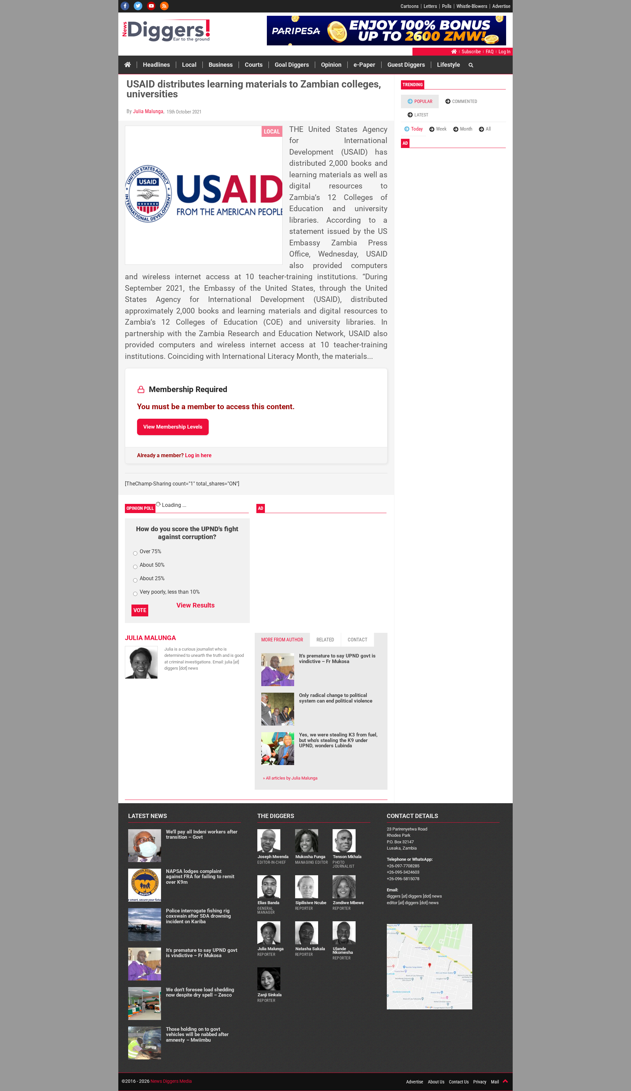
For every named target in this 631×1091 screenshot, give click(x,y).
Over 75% (150, 552)
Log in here (198, 455)
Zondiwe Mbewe (348, 902)
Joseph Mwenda (273, 856)
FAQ (490, 52)
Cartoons (410, 6)
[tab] (282, 640)
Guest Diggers (406, 64)
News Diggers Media (171, 1081)
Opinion (331, 64)
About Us (436, 1081)
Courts (254, 64)
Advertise (501, 6)
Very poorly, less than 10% (170, 592)
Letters (430, 6)
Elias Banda (268, 902)
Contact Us (459, 1081)
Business (221, 64)
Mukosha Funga (310, 856)
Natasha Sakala (310, 948)
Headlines (156, 64)
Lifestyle (448, 64)
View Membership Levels (172, 427)
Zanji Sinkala (270, 994)
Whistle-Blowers (471, 6)
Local (189, 64)
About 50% (152, 565)
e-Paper (364, 64)
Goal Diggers (292, 64)
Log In (504, 52)
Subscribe (471, 52)
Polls (447, 6)
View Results (195, 605)
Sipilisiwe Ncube (310, 902)
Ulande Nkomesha (343, 950)
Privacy (479, 1081)
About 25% (152, 579)
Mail (495, 1081)
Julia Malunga (148, 111)
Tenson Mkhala (347, 856)
